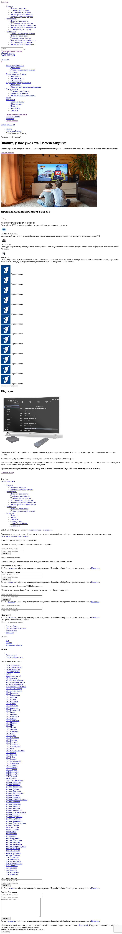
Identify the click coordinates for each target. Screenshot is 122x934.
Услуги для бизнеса (13, 131)
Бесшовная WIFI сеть (19, 524)
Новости (14, 515)
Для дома (4, 2)
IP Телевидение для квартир (21, 500)
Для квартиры (11, 492)
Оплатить (5, 59)
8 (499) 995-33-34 (8, 55)
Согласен (5, 932)
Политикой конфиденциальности (14, 536)
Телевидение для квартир (20, 498)
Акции (13, 517)
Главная (9, 129)
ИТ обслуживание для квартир (23, 504)
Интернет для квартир (19, 494)
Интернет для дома (18, 487)
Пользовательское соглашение (40, 530)
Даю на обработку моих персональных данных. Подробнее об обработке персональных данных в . (52, 568)
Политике (95, 568)
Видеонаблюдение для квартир (23, 502)
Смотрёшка (15, 526)
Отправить (6, 553)
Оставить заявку (7, 473)
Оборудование (16, 522)
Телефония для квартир (20, 496)
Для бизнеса (11, 507)
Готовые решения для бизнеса (22, 511)
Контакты (10, 513)
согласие (11, 568)
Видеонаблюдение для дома (21, 490)
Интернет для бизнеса (19, 509)
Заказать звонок (7, 153)
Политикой (83, 925)
